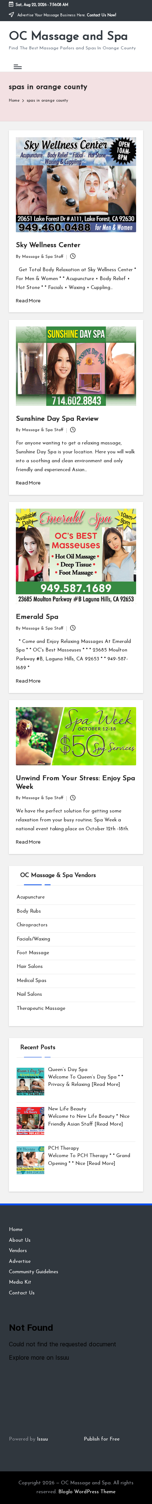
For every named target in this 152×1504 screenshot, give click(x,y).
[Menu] (17, 67)
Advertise (20, 1261)
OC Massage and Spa (68, 37)
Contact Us (22, 1293)
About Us (20, 1240)
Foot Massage (33, 952)
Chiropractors (32, 925)
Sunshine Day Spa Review (57, 419)
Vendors (18, 1250)
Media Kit (20, 1282)
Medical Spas (31, 980)
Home (16, 1229)
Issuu (42, 1439)
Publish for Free (102, 1439)
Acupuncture (31, 897)
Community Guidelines (33, 1272)
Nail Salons (29, 994)
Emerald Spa (37, 617)
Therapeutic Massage (41, 1008)
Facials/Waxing (33, 939)
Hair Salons (30, 966)
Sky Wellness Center (48, 245)
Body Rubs (29, 911)
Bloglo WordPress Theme (86, 1492)
